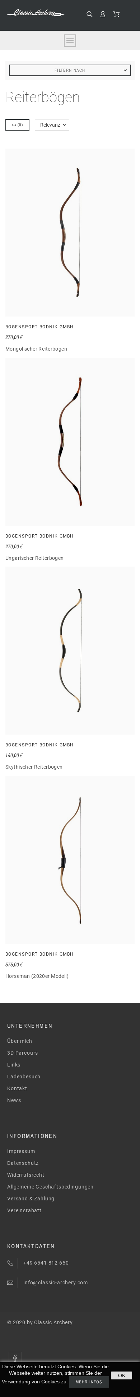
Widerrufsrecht (26, 1175)
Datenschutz (23, 1163)
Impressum (21, 1151)
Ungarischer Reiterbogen (34, 558)
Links (13, 1065)
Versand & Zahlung (31, 1198)
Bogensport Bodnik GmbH (39, 326)
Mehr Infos (89, 1382)
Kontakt (17, 1088)
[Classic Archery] (36, 13)
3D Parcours (22, 1053)
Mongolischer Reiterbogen (36, 349)
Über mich (19, 1041)
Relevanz (50, 125)
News (14, 1100)
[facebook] (15, 1358)
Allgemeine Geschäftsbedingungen (50, 1187)
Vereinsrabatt (24, 1210)
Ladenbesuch (24, 1076)
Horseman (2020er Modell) (37, 976)
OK (121, 1375)
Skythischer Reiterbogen (34, 767)
